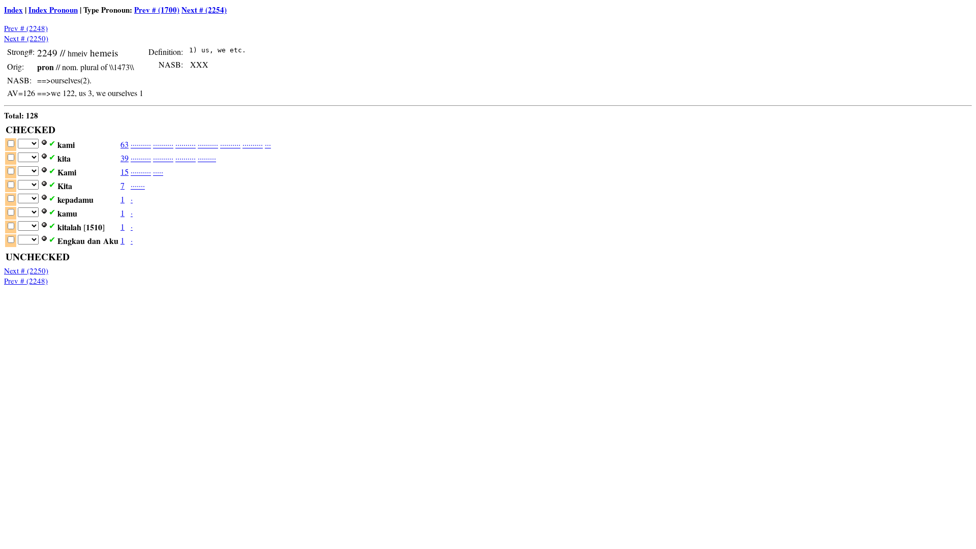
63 (124, 144)
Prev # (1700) (156, 9)
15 (124, 171)
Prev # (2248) (26, 28)
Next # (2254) (204, 9)
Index (13, 9)
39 (124, 157)
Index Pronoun (53, 9)
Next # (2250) (26, 38)
